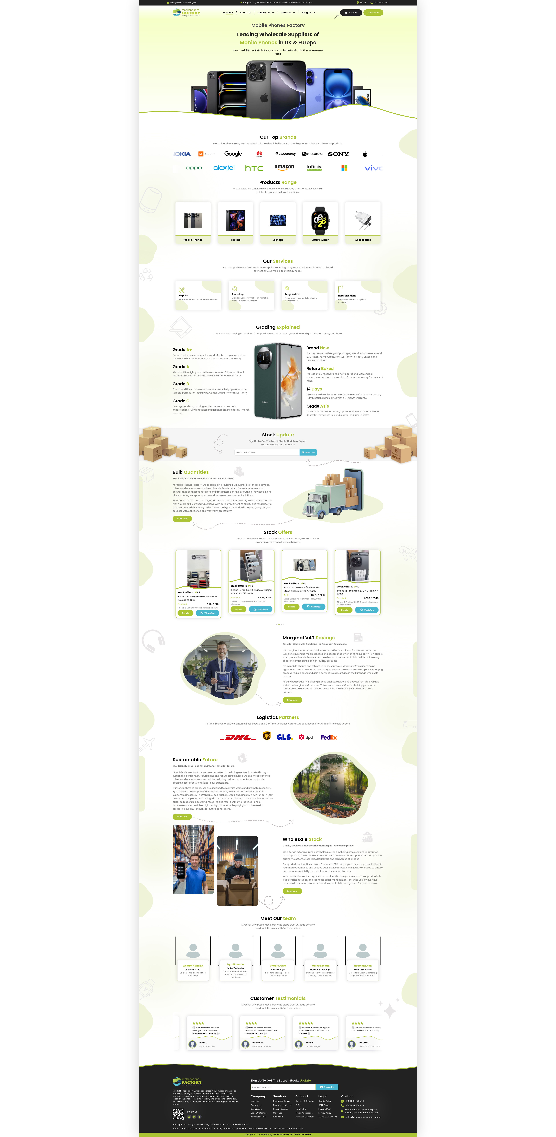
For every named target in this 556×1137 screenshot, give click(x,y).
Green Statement (259, 1113)
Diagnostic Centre (281, 1101)
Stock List (277, 1113)
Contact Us (256, 1105)
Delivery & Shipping (305, 1101)
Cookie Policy (324, 1101)
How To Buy (301, 1109)
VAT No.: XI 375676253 (293, 1128)
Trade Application (304, 1113)
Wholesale (278, 1117)
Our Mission (256, 1109)
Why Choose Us (258, 1117)
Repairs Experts (280, 1109)
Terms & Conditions (327, 1117)
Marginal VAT (324, 1109)
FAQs (298, 1105)
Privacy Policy (324, 1113)
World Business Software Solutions (292, 1134)
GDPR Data (323, 1105)
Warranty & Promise (305, 1117)
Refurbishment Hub (282, 1105)
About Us (255, 1101)
